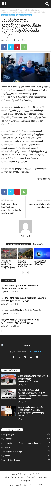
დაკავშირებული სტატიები (18, 244)
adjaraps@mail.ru (34, 351)
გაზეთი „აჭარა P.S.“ (31, 474)
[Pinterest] (17, 47)
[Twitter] (11, 47)
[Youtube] (37, 357)
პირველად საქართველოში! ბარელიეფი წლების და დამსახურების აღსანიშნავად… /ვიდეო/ (32, 411)
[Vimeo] (26, 357)
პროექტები (31, 477)
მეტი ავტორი (38, 244)
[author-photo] (25, 226)
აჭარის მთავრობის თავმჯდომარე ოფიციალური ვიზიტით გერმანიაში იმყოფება (23, 299)
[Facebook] (4, 47)
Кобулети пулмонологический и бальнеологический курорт (19, 286)
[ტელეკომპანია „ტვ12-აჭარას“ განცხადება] (42, 254)
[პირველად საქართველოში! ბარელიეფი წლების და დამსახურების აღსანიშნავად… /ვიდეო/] (8, 411)
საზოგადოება (7, 434)
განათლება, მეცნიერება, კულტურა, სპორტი (21, 443)
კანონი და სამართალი (32, 10)
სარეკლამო (25, 481)
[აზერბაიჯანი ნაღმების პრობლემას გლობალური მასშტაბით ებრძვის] (9, 254)
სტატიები (5, 456)
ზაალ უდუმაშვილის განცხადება (39, 205)
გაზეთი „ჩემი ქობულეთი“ (14, 477)
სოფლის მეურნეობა (10, 460)
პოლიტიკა (6, 447)
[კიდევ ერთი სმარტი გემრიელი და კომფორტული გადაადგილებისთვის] (8, 379)
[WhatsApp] (24, 47)
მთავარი (4, 10)
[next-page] (27, 272)
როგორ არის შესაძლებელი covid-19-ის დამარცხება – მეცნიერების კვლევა (20, 321)
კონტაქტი (43, 477)
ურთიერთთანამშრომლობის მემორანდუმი (21, 310)
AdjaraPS (25, 235)
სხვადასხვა (6, 439)
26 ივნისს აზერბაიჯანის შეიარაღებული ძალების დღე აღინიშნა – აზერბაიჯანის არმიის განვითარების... (33, 394)
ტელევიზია (16, 474)
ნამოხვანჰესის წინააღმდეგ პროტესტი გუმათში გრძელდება (11, 208)
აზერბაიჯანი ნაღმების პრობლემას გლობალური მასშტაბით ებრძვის (8, 264)
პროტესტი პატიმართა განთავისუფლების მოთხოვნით (25, 263)
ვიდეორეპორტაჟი (16, 10)
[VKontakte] (32, 357)
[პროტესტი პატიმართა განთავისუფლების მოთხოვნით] (25, 254)
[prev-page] (23, 272)
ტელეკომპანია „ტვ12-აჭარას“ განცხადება (40, 262)
